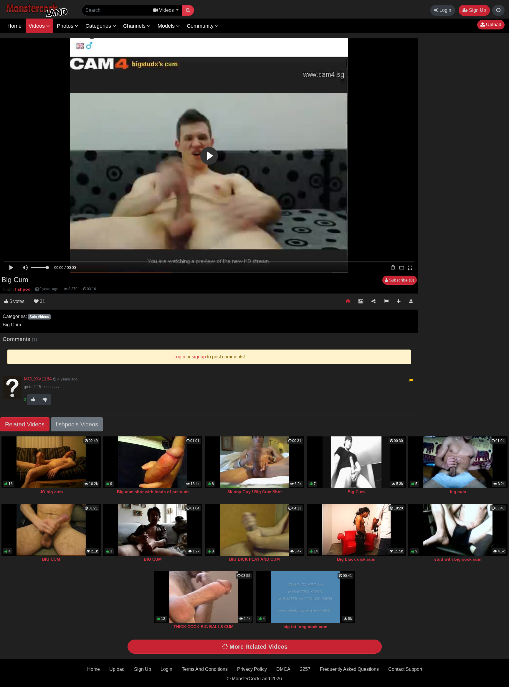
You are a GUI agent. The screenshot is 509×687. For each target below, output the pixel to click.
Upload (493, 24)
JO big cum (51, 491)
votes (16, 301)
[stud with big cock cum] (458, 530)
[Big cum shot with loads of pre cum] (152, 462)
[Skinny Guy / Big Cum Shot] (254, 462)
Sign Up (477, 10)
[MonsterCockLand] (35, 10)
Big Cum (356, 491)
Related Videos (24, 424)
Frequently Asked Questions (349, 669)
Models (167, 26)
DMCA (283, 669)
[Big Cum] (356, 462)
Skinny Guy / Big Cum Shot (254, 491)
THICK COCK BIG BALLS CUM (203, 626)
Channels (135, 26)
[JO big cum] (51, 462)
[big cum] (458, 462)
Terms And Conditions (205, 669)
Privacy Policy (252, 669)
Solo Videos (39, 317)
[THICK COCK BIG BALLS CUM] (203, 597)
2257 (305, 669)
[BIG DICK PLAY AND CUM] (254, 530)
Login (444, 10)
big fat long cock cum (305, 626)
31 (42, 301)
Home (14, 26)
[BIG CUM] (51, 530)
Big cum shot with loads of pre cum (153, 491)
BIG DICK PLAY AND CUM (254, 559)
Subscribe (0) (401, 280)
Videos (37, 26)
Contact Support (405, 669)
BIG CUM (51, 559)
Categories (99, 26)
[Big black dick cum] (356, 530)
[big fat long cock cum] (305, 597)
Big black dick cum (356, 559)
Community (201, 26)
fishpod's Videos (77, 424)
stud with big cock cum (457, 559)
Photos (66, 26)
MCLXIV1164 (38, 378)
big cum (458, 491)
